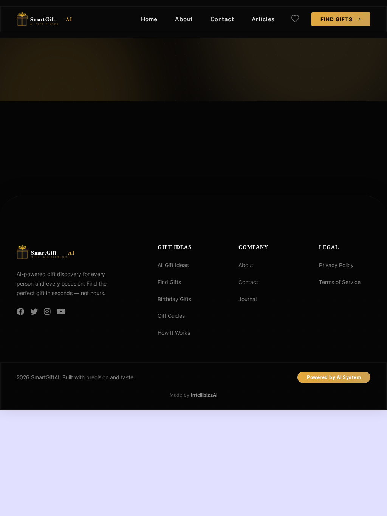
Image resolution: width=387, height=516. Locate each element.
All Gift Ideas (173, 265)
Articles (263, 19)
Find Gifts (337, 19)
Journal (247, 299)
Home (149, 19)
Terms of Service (340, 282)
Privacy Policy (336, 265)
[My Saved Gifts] (295, 19)
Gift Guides (171, 315)
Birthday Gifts (174, 299)
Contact (222, 19)
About (184, 19)
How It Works (174, 332)
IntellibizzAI (204, 395)
